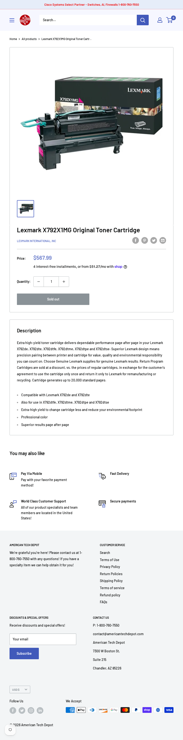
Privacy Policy (110, 567)
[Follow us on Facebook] (13, 710)
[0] (170, 20)
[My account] (160, 20)
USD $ (16, 689)
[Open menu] (12, 20)
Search (105, 553)
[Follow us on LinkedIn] (40, 710)
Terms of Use (109, 560)
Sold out (53, 299)
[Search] (143, 20)
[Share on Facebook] (135, 240)
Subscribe (24, 653)
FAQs (103, 602)
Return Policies (111, 574)
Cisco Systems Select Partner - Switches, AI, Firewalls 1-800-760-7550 (91, 4)
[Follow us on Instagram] (31, 710)
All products (29, 39)
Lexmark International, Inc (36, 241)
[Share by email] (162, 240)
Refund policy (110, 595)
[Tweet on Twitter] (153, 240)
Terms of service (112, 588)
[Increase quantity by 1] (64, 282)
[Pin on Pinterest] (144, 240)
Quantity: (23, 281)
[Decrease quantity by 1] (39, 282)
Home (13, 39)
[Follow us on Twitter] (22, 710)
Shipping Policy (111, 581)
